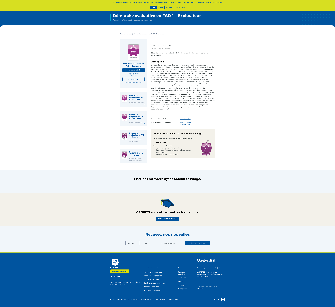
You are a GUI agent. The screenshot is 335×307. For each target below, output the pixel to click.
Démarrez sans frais (119, 271)
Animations (182, 278)
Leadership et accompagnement (155, 283)
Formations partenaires (152, 290)
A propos (181, 285)
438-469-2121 (120, 284)
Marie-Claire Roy (185, 119)
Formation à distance (151, 287)
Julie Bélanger (185, 124)
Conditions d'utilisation (150, 299)
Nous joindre (182, 289)
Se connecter (133, 79)
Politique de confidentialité (175, 7)
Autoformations (125, 34)
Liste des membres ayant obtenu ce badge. (167, 179)
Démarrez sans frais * (133, 70)
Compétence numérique (153, 272)
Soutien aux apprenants (152, 279)
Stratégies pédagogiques (153, 276)
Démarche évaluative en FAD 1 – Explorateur (149, 34)
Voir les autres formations (167, 218)
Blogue (180, 281)
